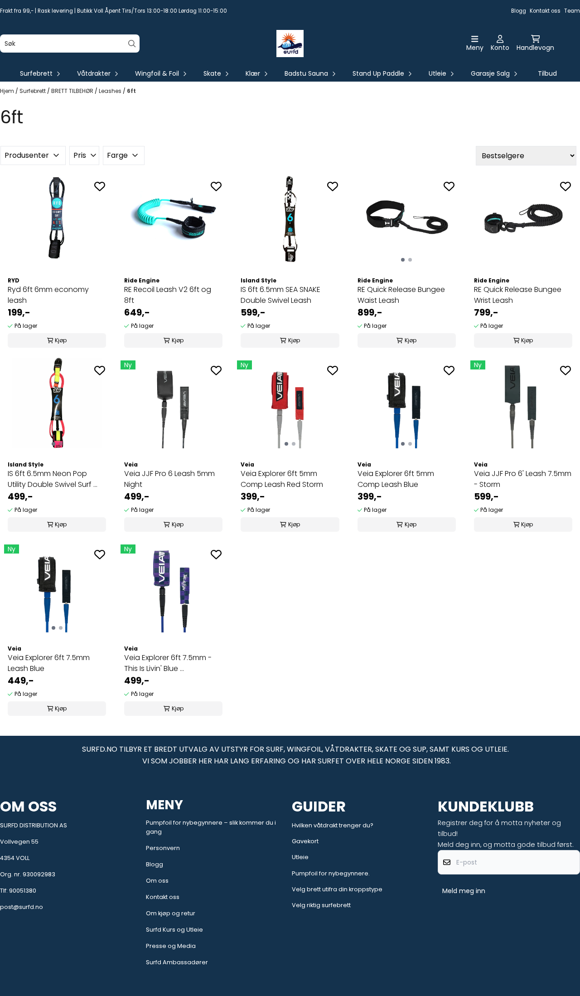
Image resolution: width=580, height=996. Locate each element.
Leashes (111, 91)
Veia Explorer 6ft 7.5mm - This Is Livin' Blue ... (168, 663)
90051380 (22, 890)
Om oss (157, 880)
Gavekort (305, 841)
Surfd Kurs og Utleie (174, 929)
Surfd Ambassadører (177, 962)
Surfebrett (33, 91)
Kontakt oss (545, 11)
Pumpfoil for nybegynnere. (331, 873)
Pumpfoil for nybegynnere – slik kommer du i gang (211, 827)
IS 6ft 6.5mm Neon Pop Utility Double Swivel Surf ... (52, 479)
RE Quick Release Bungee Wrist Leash (517, 295)
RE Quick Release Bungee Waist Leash (401, 295)
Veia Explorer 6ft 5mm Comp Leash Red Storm (282, 479)
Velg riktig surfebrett (321, 905)
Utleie (300, 857)
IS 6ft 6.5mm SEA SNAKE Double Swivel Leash (280, 295)
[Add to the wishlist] (99, 186)
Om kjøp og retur (170, 913)
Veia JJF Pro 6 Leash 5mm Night (169, 479)
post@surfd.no (21, 907)
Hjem (7, 91)
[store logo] (290, 43)
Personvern (163, 848)
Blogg (518, 11)
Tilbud (547, 73)
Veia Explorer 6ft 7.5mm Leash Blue (49, 663)
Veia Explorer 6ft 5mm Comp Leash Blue (396, 479)
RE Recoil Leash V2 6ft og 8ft (167, 295)
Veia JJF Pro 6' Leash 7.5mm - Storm (522, 479)
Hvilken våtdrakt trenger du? (332, 825)
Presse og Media (171, 946)
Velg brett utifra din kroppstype (337, 889)
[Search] (132, 43)
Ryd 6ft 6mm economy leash (48, 295)
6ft (131, 91)
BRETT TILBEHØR (73, 91)
